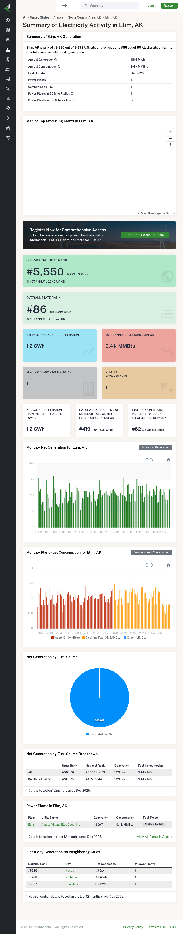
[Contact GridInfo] (8, 138)
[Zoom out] (170, 138)
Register (169, 5)
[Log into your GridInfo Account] (8, 128)
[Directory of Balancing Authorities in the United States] (8, 60)
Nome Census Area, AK (84, 17)
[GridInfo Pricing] (8, 118)
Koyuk (69, 870)
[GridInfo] (7, 8)
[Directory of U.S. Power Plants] (8, 79)
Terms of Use (156, 927)
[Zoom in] (170, 131)
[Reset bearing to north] (170, 144)
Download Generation (155, 447)
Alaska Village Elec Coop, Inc (60, 824)
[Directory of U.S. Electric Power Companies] (8, 69)
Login (152, 5)
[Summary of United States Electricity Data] (8, 20)
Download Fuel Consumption (151, 552)
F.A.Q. (174, 927)
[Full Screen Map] (8, 109)
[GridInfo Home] (24, 17)
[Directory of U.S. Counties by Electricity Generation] (8, 40)
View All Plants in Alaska (154, 837)
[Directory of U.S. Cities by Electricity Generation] (8, 50)
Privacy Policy (133, 927)
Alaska (58, 17)
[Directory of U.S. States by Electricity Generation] (8, 30)
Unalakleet (72, 884)
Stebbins (71, 877)
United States (39, 17)
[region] (8, 464)
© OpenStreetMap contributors (156, 213)
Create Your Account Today (144, 235)
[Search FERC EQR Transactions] (8, 89)
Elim (31, 824)
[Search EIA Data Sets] (8, 99)
